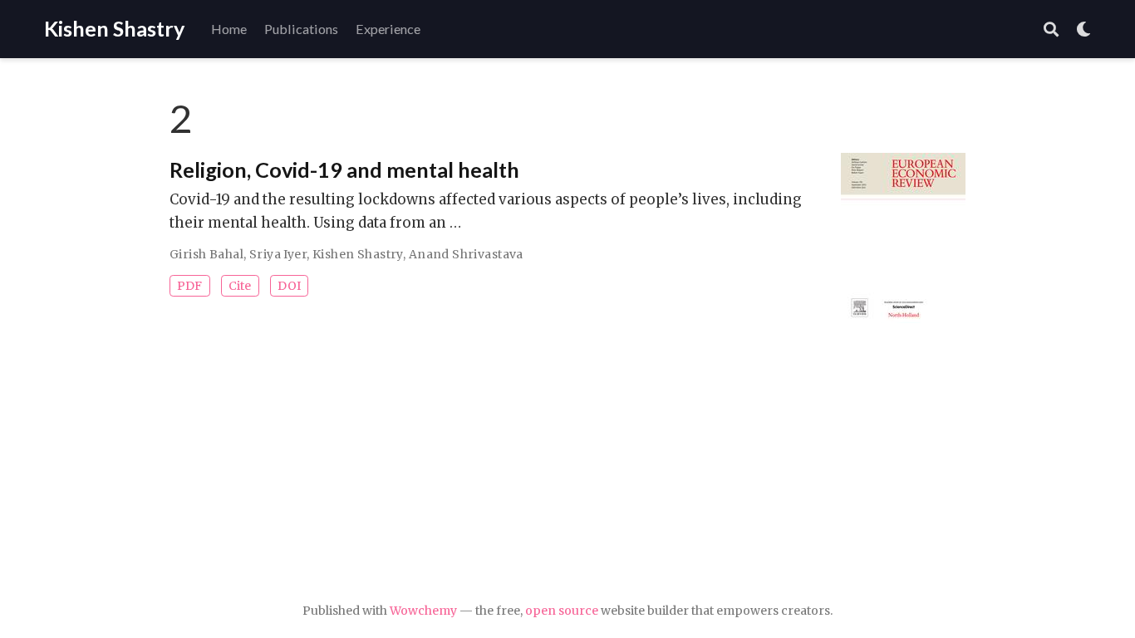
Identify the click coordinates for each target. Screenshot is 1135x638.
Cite (239, 285)
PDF (189, 285)
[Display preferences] (1083, 29)
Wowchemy (423, 610)
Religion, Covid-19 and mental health (344, 169)
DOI (289, 285)
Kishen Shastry (114, 28)
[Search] (1051, 29)
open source (561, 610)
